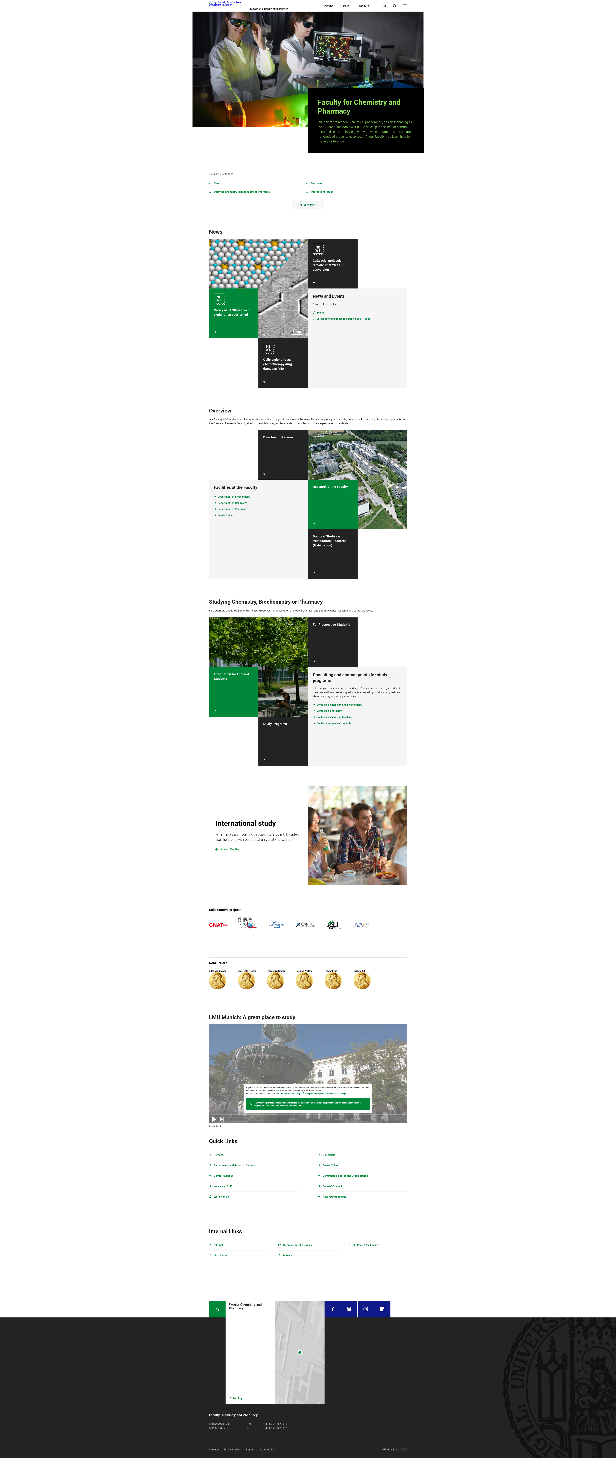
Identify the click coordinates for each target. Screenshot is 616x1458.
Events (320, 312)
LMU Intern (220, 1255)
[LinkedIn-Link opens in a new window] (382, 1309)
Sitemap (214, 1449)
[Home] (217, 1309)
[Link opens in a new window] (275, 1352)
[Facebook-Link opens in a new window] (333, 1309)
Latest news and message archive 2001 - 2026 (343, 318)
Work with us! (221, 1196)
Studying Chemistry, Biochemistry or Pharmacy (242, 191)
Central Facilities (223, 1175)
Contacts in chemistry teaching (334, 717)
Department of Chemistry (232, 503)
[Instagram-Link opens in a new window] (366, 1309)
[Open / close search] (394, 6)
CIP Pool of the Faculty (365, 1245)
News (217, 183)
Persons (218, 1155)
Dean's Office (225, 515)
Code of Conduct (332, 1186)
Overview (316, 183)
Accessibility (267, 1449)
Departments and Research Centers (234, 1165)
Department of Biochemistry (234, 496)
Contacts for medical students (334, 723)
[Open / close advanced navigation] (405, 5)
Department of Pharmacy (232, 509)
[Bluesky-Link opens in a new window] (349, 1309)
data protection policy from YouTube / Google (325, 1093)
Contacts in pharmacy (329, 710)
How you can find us (334, 1196)
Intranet (218, 1245)
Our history (329, 1155)
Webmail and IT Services (297, 1245)
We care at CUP (223, 1186)
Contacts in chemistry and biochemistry (339, 704)
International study (322, 191)
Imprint (250, 1449)
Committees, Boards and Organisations (345, 1175)
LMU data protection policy (288, 1093)
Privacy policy (232, 1449)
